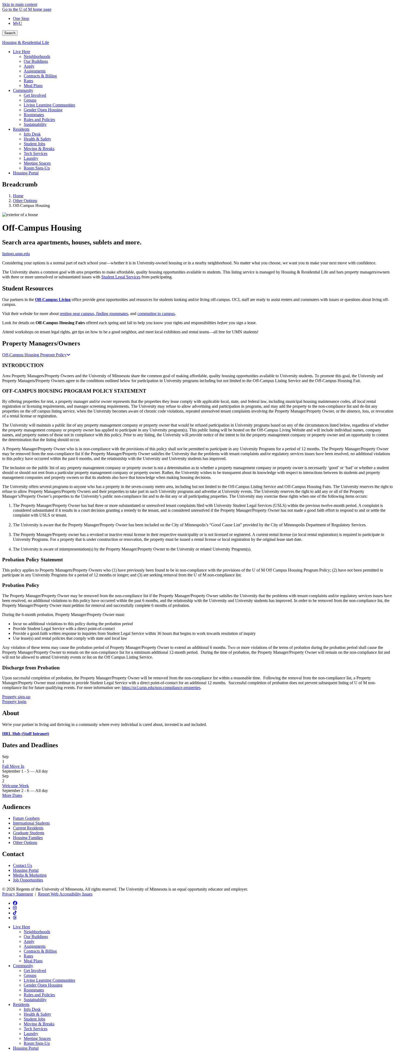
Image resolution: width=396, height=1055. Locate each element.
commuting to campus (156, 313)
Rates (28, 956)
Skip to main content (19, 4)
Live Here (21, 927)
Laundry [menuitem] (31, 158)
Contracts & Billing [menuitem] (40, 76)
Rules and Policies (39, 994)
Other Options (25, 200)
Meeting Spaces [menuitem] (37, 163)
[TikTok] (15, 913)
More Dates (12, 795)
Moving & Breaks (39, 1024)
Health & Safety (37, 1014)
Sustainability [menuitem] (35, 124)
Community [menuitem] (23, 90)
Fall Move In (13, 766)
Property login (14, 701)
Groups (30, 975)
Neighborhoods (37, 931)
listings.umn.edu (16, 253)
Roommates (34, 990)
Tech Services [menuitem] (35, 153)
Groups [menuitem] (30, 100)
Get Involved (35, 970)
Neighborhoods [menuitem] (37, 56)
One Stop (21, 18)
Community (23, 965)
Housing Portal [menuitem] (26, 173)
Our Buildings (36, 936)
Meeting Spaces (37, 1038)
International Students (31, 823)
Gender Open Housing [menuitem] (43, 110)
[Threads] (15, 917)
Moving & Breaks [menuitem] (39, 148)
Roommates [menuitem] (34, 114)
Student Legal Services (120, 277)
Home (18, 195)
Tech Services (35, 1028)
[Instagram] (15, 908)
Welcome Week (15, 785)
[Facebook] (15, 903)
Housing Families (28, 837)
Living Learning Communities (49, 980)
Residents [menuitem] (21, 129)
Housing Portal (26, 870)
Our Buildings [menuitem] (36, 61)
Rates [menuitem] (28, 80)
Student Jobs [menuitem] (34, 143)
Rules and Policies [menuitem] (39, 119)
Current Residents (28, 828)
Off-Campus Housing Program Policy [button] (34, 354)
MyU (17, 23)
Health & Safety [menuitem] (37, 139)
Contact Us (22, 865)
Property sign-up (16, 696)
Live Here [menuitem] (21, 51)
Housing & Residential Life (25, 42)
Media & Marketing (30, 875)
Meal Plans (33, 961)
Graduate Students (28, 833)
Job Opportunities (28, 880)
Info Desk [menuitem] (32, 134)
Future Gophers (26, 818)
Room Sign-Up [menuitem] (37, 168)
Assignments (35, 946)
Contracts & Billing (40, 951)
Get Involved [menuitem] (35, 95)
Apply (29, 941)
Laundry (31, 1033)
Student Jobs (34, 1019)
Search (9, 33)
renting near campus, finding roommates (94, 313)
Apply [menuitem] (29, 66)
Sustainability (35, 999)
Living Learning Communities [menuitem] (49, 105)
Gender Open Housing (43, 985)
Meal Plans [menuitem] (33, 85)
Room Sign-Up (37, 1043)
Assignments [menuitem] (35, 71)
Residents (21, 1004)
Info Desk (32, 1009)
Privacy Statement (17, 894)
